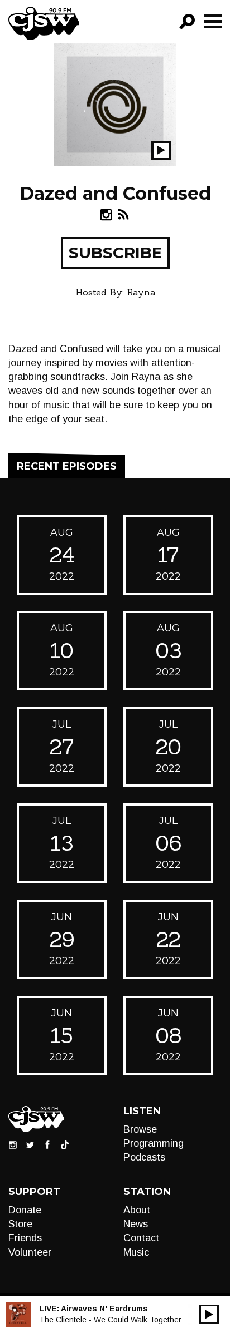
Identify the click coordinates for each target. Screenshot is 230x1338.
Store (20, 1224)
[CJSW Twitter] (30, 1144)
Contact (141, 1237)
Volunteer (29, 1252)
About (136, 1210)
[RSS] (123, 214)
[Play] (209, 1314)
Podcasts (144, 1157)
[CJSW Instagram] (12, 1144)
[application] (209, 1314)
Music (136, 1252)
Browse (140, 1129)
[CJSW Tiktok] (64, 1144)
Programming (153, 1143)
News (135, 1224)
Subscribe (115, 252)
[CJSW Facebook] (47, 1144)
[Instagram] (106, 214)
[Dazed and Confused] (115, 104)
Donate (24, 1210)
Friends (25, 1237)
